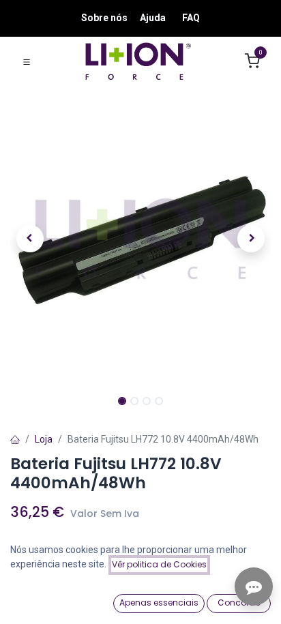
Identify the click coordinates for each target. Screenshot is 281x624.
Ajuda (153, 17)
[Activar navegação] (26, 61)
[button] (29, 238)
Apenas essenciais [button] (158, 602)
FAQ (191, 17)
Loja (44, 439)
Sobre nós (104, 17)
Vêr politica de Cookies (159, 564)
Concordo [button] (239, 602)
